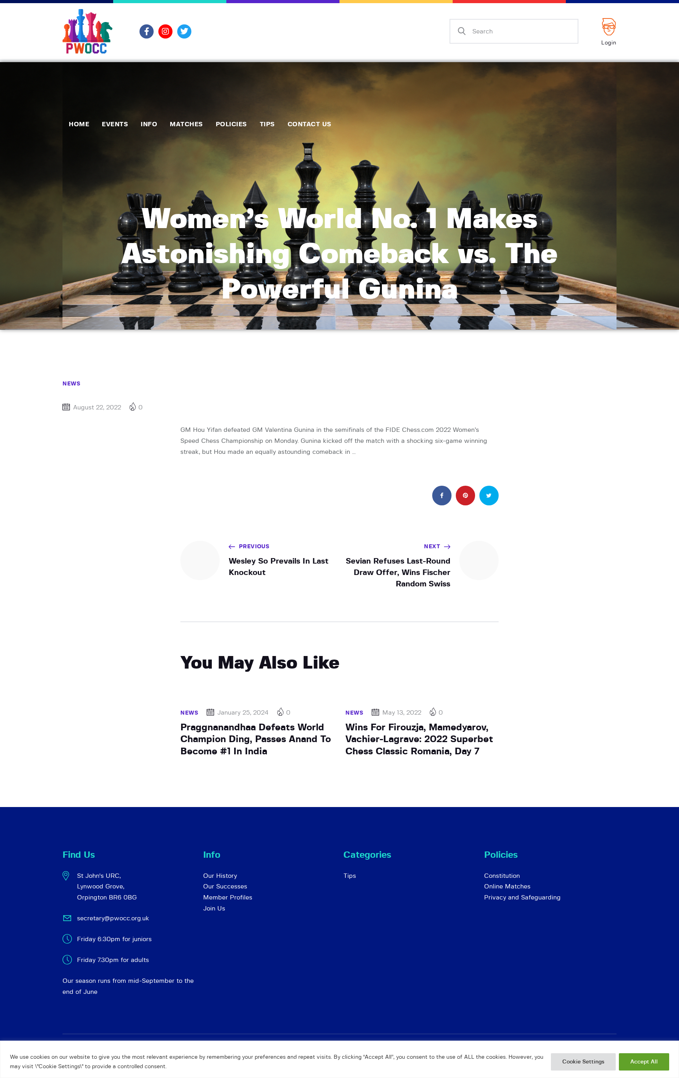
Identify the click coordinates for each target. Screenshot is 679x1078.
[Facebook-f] (146, 31)
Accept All (644, 1062)
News (71, 384)
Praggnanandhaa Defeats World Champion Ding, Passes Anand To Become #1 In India (255, 739)
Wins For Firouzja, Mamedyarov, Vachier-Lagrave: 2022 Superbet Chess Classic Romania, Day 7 (419, 739)
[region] (339, 1059)
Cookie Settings (583, 1062)
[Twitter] (184, 31)
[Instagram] (165, 31)
